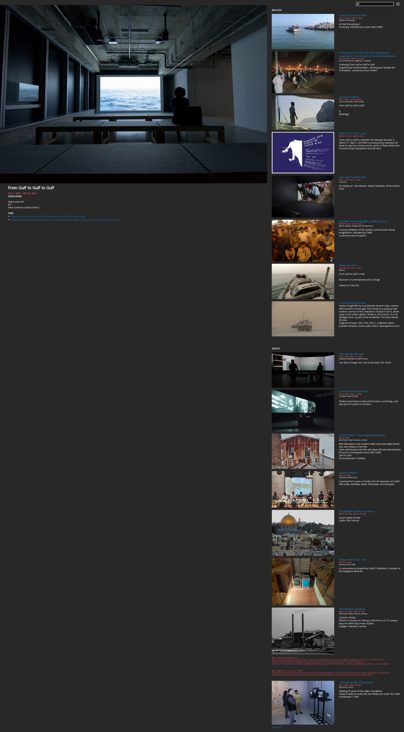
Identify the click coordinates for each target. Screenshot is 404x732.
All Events (277, 727)
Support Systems (348, 472)
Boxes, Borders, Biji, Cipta (352, 559)
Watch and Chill (347, 265)
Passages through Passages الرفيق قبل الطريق (363, 221)
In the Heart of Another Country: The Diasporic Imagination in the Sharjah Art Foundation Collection (367, 54)
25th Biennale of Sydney (352, 609)
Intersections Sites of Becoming (356, 682)
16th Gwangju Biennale (351, 353)
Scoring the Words (349, 96)
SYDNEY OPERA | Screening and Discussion (362, 435)
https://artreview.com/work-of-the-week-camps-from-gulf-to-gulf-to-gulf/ (48, 216)
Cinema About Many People (353, 391)
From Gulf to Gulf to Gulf (31, 187)
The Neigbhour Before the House (356, 511)
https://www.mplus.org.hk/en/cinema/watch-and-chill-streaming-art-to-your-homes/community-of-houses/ (65, 219)
